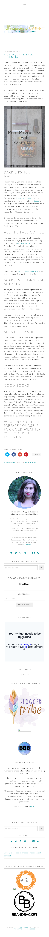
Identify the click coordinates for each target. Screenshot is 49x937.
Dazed (36, 201)
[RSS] (38, 553)
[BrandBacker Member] (24, 916)
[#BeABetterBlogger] (24, 754)
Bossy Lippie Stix (23, 198)
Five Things (31, 463)
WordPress (19, 929)
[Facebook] (29, 553)
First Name (24, 584)
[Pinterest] (20, 553)
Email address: (24, 594)
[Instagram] (24, 553)
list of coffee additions (28, 271)
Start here (27, 545)
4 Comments (9, 463)
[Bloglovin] (11, 553)
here (32, 806)
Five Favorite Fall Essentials (18, 56)
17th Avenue (22, 927)
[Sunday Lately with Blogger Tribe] (24, 727)
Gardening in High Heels (24, 27)
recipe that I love (25, 243)
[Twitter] (16, 553)
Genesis (31, 929)
